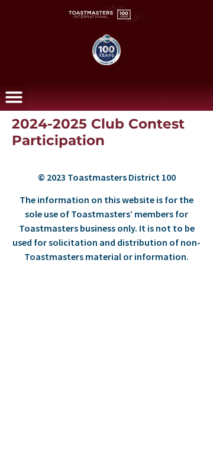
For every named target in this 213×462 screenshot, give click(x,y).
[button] (14, 97)
